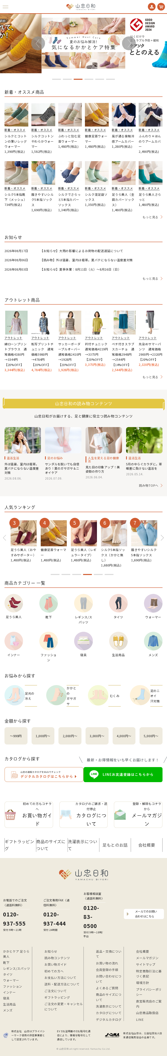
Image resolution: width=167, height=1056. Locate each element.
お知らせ (50, 951)
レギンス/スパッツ (16, 968)
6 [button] (110, 79)
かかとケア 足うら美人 (16, 954)
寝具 (6, 998)
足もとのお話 (115, 845)
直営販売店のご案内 (149, 1004)
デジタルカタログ (109, 1019)
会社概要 (146, 845)
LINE (140, 1019)
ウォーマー (11, 980)
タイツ (8, 974)
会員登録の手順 (107, 969)
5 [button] (99, 79)
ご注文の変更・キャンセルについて (63, 1006)
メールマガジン (147, 958)
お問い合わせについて (109, 979)
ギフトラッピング (19, 844)
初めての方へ (54, 971)
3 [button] (78, 79)
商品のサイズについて (51, 844)
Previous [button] (38, 45)
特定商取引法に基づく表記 (149, 973)
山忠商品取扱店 (147, 1013)
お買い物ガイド (55, 964)
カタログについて (109, 1013)
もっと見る (151, 217)
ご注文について (55, 991)
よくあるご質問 (107, 988)
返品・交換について (109, 954)
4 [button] (89, 79)
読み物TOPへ (148, 485)
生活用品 (9, 1004)
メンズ (8, 1010)
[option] (83, 43)
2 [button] (67, 79)
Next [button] (128, 42)
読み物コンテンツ (57, 958)
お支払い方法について (60, 977)
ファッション (12, 986)
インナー (9, 992)
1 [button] (56, 79)
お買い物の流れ (107, 963)
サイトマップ (145, 964)
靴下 (6, 962)
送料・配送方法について (62, 984)
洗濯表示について (82, 844)
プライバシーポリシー (149, 992)
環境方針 (142, 983)
